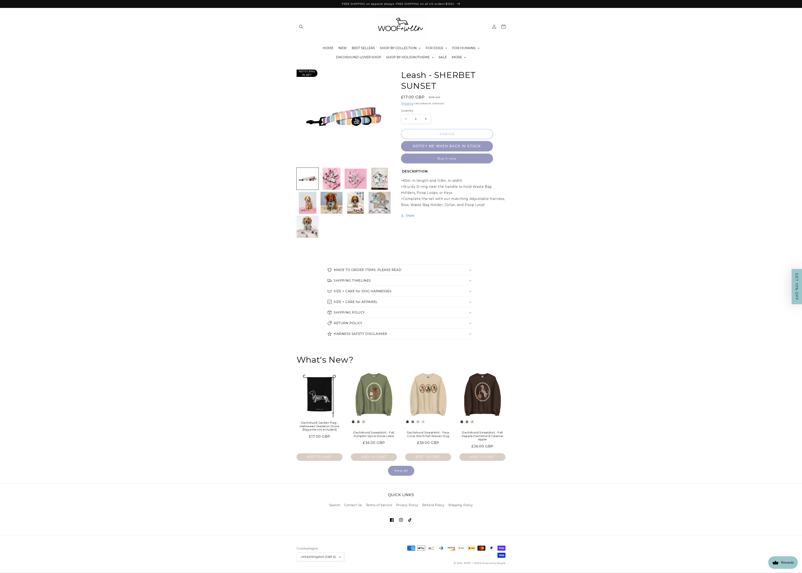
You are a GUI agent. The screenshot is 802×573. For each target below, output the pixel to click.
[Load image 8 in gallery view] (380, 203)
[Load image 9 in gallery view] (308, 227)
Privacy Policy (407, 505)
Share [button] (410, 215)
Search (334, 505)
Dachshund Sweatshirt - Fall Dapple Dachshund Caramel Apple (482, 436)
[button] (301, 26)
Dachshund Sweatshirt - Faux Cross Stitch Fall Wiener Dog (428, 434)
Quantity (407, 110)
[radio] (353, 421)
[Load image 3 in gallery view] (356, 179)
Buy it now (447, 158)
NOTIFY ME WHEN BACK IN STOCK (447, 146)
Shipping (407, 103)
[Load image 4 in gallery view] (380, 179)
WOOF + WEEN (472, 563)
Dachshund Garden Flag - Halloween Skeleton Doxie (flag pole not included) (319, 426)
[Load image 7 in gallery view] (356, 203)
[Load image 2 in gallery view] (332, 179)
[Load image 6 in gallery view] (332, 203)
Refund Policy (433, 505)
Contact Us (353, 505)
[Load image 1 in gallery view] (308, 179)
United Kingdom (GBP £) (318, 556)
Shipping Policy (460, 505)
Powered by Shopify (493, 563)
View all (401, 471)
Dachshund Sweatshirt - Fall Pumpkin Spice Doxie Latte (373, 434)
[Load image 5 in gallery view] (308, 203)
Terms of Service (379, 505)
